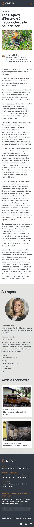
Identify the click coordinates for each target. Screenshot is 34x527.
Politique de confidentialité (22, 518)
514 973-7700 (6, 369)
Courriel (4, 355)
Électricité (26, 477)
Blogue (4, 486)
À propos (4, 484)
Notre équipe (13, 484)
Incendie (4, 475)
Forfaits (13, 468)
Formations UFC (23, 468)
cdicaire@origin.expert (9, 358)
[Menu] (30, 3)
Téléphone (5, 361)
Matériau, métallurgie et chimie (12, 477)
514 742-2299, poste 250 (10, 363)
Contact (10, 486)
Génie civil (12, 475)
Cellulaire (5, 366)
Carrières (22, 484)
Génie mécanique (23, 475)
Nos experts (6, 468)
